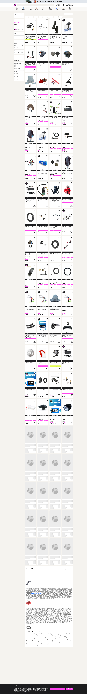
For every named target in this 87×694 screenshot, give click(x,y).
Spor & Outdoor (20, 11)
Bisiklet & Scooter (26, 11)
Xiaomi (31, 16)
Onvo (27, 16)
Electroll (36, 16)
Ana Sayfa (15, 11)
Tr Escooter (50, 16)
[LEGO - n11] (43, 1)
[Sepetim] (64, 5)
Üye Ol (69, 5)
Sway (41, 16)
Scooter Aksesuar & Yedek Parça (35, 11)
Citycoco (56, 16)
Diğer (45, 16)
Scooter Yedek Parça (44, 11)
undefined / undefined (19, 16)
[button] (42, 33)
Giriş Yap (71, 5)
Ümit (61, 16)
